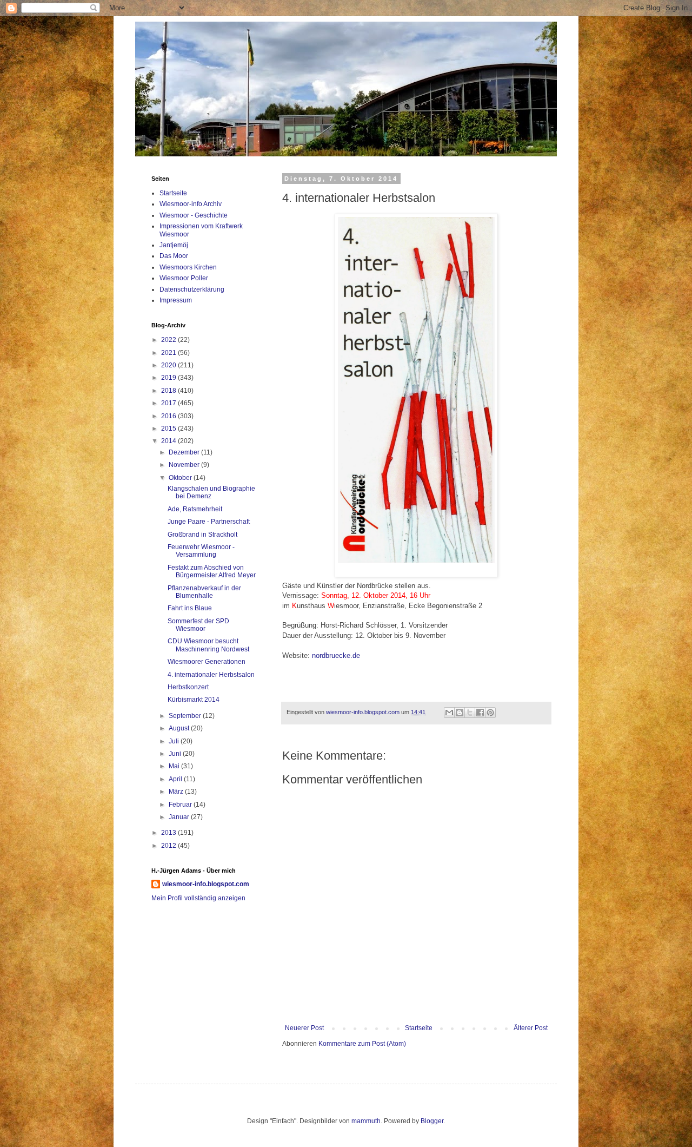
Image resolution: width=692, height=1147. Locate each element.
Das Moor (173, 256)
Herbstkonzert (188, 687)
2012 (169, 845)
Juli (175, 741)
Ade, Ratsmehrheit (195, 509)
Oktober (181, 478)
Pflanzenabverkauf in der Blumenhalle (204, 591)
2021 (169, 353)
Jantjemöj (173, 245)
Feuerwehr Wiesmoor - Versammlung (201, 550)
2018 (169, 390)
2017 (169, 403)
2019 (169, 377)
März (177, 791)
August (180, 728)
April (176, 779)
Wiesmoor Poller (183, 278)
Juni (176, 753)
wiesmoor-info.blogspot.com (205, 884)
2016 (169, 416)
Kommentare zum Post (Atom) (362, 1043)
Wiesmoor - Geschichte (193, 215)
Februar (181, 804)
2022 (169, 340)
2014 (169, 441)
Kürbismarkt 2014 (193, 699)
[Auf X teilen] (469, 712)
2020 (169, 365)
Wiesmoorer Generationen (206, 661)
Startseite (418, 1028)
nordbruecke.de (336, 655)
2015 (169, 428)
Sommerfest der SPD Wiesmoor (198, 624)
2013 (169, 832)
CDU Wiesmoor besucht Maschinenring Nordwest (208, 644)
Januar (180, 817)
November (185, 465)
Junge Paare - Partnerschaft (209, 521)
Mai (175, 766)
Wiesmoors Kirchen (188, 267)
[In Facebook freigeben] (480, 712)
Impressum (175, 300)
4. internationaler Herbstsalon (211, 674)
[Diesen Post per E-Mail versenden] (449, 712)
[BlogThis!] (459, 712)
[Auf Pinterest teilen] (490, 712)
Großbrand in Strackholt (202, 534)
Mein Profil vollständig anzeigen (198, 898)
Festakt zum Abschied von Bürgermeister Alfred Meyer (212, 571)
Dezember (185, 452)
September (186, 716)
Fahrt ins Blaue (190, 608)
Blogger (432, 1121)
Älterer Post (531, 1028)
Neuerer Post (304, 1028)
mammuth (366, 1121)
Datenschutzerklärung (191, 289)
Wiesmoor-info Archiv (190, 204)
